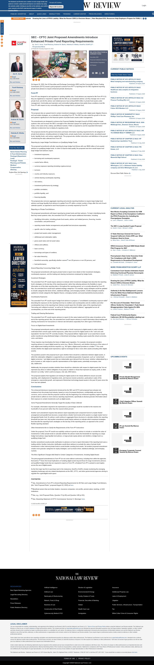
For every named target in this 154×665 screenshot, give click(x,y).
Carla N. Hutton (128, 220)
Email (14, 77)
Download (100, 73)
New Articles (2, 28)
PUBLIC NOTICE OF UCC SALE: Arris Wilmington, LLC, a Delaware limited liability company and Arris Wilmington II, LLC (126, 165)
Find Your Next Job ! (17, 148)
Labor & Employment (119, 596)
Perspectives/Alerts (38, 47)
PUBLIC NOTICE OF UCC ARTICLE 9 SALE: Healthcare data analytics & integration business (126, 90)
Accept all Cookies (55, 2)
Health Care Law (83, 609)
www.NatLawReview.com (74, 628)
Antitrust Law (48, 592)
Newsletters (54, 14)
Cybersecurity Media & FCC (53, 613)
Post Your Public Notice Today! (122, 74)
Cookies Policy (13, 10)
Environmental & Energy (86, 592)
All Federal (93, 65)
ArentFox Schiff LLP (86, 44)
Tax (113, 609)
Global (80, 605)
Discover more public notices (120, 173)
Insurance (115, 587)
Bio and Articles (15, 82)
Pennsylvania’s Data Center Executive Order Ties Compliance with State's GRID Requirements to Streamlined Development (127, 258)
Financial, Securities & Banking (88, 600)
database (32, 628)
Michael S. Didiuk (128, 228)
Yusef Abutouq (17, 87)
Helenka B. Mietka (17, 133)
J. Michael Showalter (119, 297)
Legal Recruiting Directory (19, 594)
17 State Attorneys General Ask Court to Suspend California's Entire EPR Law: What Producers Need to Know (127, 236)
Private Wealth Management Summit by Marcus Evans (130, 377)
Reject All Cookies (56, 7)
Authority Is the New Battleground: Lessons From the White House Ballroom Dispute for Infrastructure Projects (127, 293)
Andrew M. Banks (17, 119)
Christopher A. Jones (131, 262)
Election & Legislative (85, 587)
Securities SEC (94, 57)
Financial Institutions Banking (98, 60)
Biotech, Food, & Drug (51, 600)
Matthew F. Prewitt (118, 275)
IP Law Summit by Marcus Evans (129, 426)
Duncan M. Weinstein (127, 285)
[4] (39, 460)
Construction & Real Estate (53, 609)
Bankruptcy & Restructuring (53, 596)
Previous (143, 18)
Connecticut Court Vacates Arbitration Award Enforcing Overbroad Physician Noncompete (127, 272)
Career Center (80, 14)
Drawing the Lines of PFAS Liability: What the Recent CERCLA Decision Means (56, 18)
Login (144, 5)
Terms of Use (91, 626)
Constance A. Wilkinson (128, 250)
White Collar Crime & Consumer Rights (125, 613)
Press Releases (15, 603)
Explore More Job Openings (17, 172)
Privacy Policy (102, 626)
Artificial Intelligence (50, 587)
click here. (135, 652)
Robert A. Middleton (131, 297)
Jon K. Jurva (17, 74)
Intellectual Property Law (120, 592)
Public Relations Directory (18, 607)
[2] (67, 259)
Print (93, 73)
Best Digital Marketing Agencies (20, 590)
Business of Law (49, 605)
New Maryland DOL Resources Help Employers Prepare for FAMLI (110, 18)
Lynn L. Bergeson (118, 220)
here (71, 485)
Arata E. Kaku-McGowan (128, 240)
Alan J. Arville (117, 250)
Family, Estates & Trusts (86, 596)
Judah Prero (116, 285)
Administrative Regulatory (97, 62)
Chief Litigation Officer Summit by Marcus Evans (131, 402)
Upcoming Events (119, 357)
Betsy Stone (116, 240)
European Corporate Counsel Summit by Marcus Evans (130, 451)
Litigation (115, 600)
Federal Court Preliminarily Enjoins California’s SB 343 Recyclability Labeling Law (127, 316)
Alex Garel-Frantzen (118, 319)
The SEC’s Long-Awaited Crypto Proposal (126, 226)
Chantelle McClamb (118, 262)
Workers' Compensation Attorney (15, 167)
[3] (95, 346)
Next (146, 18)
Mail (97, 73)
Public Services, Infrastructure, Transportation (127, 605)
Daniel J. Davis (117, 228)
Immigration (82, 613)
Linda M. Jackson (129, 275)
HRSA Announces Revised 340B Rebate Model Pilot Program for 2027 (128, 247)
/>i (103, 73)
